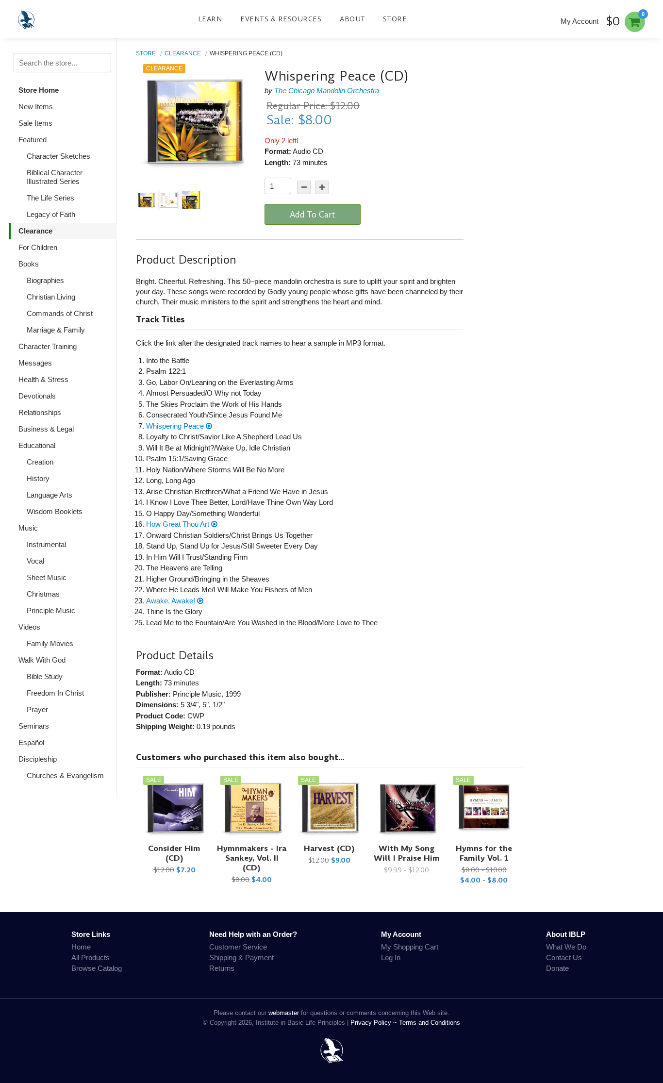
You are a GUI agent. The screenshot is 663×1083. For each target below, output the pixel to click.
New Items (35, 106)
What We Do (566, 947)
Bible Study (45, 676)
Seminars (33, 726)
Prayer (37, 709)
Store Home (38, 90)
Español (31, 742)
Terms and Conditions (429, 1022)
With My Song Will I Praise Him (407, 853)
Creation (40, 462)
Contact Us (564, 957)
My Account (579, 21)
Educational (36, 445)
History (38, 478)
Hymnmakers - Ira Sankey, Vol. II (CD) (251, 858)
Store (395, 19)
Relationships (39, 412)
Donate (557, 968)
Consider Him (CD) (174, 853)
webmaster (283, 1012)
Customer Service (238, 947)
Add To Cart (312, 214)
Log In (390, 957)
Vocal (35, 561)
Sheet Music (46, 577)
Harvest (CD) (329, 848)
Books (28, 264)
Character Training (47, 346)
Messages (35, 363)
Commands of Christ (60, 313)
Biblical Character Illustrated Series (55, 176)
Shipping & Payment (241, 957)
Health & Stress (43, 379)
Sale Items (35, 123)
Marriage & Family (56, 330)
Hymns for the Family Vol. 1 (484, 853)
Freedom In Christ (55, 693)
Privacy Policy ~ (374, 1022)
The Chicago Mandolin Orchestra (326, 90)
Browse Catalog (96, 968)
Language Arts (49, 495)
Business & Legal (46, 429)
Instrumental (46, 544)
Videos (29, 627)
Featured (32, 139)
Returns (221, 968)
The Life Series (50, 198)
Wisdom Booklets (55, 511)
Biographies (45, 280)
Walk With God (42, 660)
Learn (210, 19)
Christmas (43, 594)
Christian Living (51, 297)
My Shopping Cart (409, 947)
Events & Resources (280, 19)
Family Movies (50, 643)
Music (28, 528)
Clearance (35, 231)
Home (81, 947)
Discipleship (37, 759)
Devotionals (37, 396)
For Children (37, 247)
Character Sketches (58, 156)
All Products (90, 957)
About (352, 19)
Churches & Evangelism (65, 775)
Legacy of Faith (51, 214)
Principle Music (51, 610)
